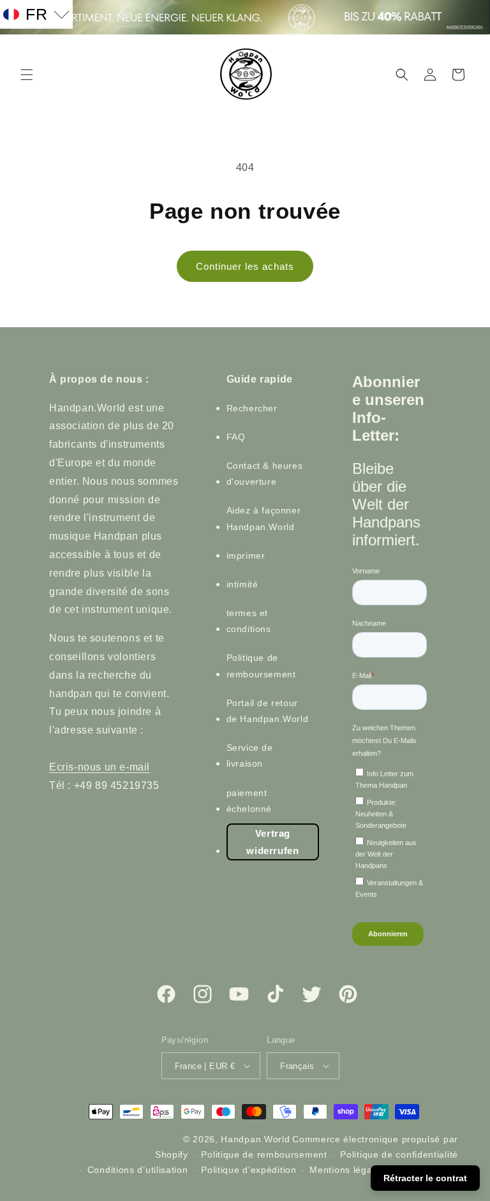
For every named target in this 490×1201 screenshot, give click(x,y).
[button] (27, 75)
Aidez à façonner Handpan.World (263, 518)
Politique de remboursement (261, 665)
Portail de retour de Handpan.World (267, 711)
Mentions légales (347, 1170)
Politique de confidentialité (399, 1154)
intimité (242, 584)
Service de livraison (249, 755)
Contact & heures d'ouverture (264, 474)
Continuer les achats (245, 266)
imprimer (245, 555)
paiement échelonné (249, 801)
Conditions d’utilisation (137, 1170)
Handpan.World (255, 1139)
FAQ (236, 437)
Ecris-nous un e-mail (99, 767)
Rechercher (252, 408)
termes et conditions (248, 621)
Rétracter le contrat (425, 1178)
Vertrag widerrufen (272, 842)
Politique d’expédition (248, 1170)
